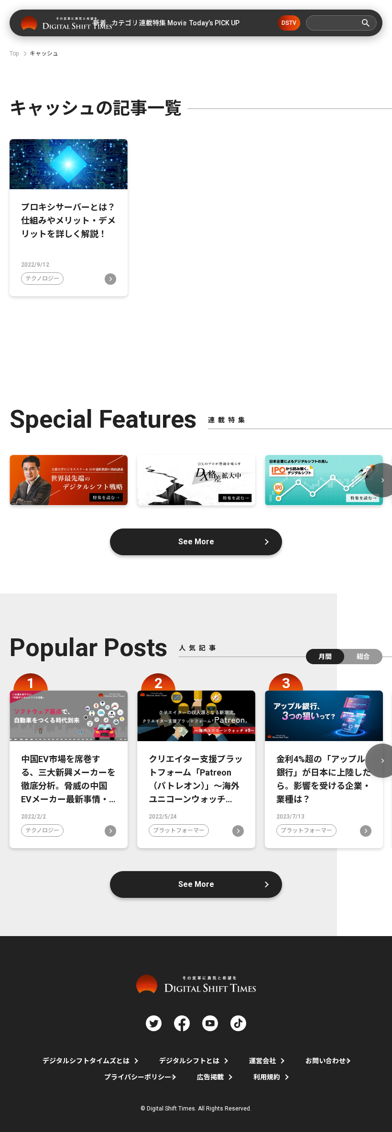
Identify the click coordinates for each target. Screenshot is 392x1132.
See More (196, 541)
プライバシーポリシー (137, 1077)
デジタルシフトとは (189, 1060)
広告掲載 (210, 1077)
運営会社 (262, 1060)
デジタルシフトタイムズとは (86, 1060)
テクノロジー (42, 278)
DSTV (289, 23)
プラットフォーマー (179, 830)
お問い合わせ (325, 1060)
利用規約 (266, 1077)
